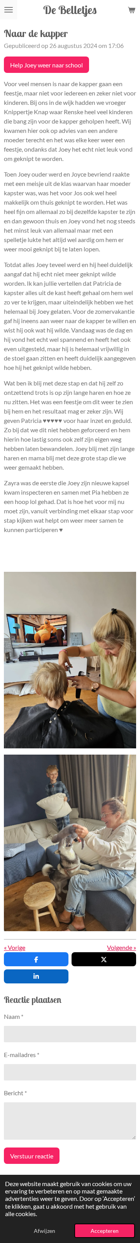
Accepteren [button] (105, 1230)
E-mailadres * (21, 1054)
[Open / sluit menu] (8, 9)
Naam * (13, 1016)
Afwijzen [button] (44, 1230)
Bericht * (15, 1092)
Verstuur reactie (31, 1156)
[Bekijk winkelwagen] (131, 9)
